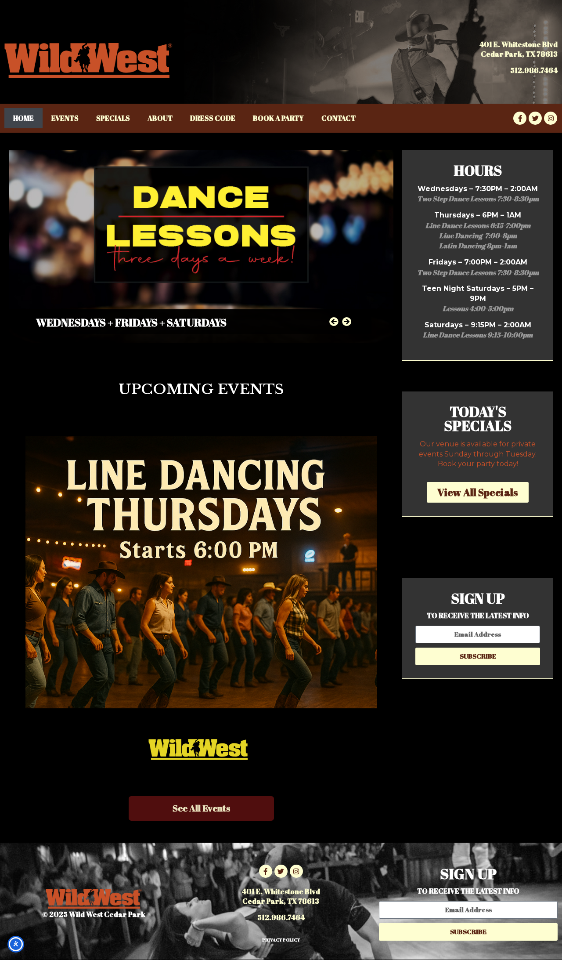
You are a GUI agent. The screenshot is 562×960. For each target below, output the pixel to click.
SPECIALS (113, 118)
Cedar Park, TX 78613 (519, 54)
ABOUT (160, 118)
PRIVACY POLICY (281, 940)
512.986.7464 (534, 70)
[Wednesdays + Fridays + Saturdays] (201, 246)
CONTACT (338, 118)
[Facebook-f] (519, 118)
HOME (23, 118)
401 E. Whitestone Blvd (518, 44)
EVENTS (65, 118)
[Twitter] (535, 118)
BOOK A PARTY (278, 118)
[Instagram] (550, 118)
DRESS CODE (212, 118)
